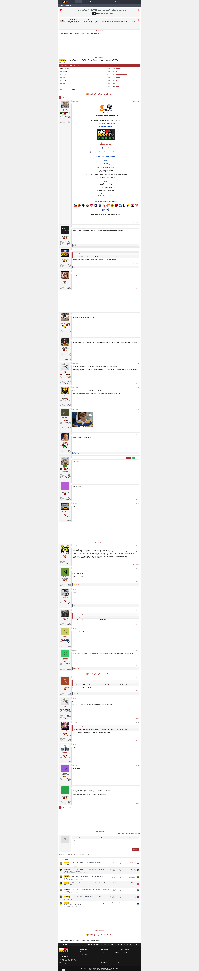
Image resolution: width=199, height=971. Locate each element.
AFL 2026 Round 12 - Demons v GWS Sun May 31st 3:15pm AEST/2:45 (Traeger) (86, 890)
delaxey (117, 962)
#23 (138, 744)
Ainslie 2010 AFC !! (67, 563)
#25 (138, 787)
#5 (138, 314)
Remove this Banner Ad (99, 57)
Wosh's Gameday (68, 872)
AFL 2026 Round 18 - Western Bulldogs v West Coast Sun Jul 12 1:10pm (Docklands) (84, 883)
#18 (138, 628)
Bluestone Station (67, 120)
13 (84, 872)
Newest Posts (83, 949)
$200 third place (106, 149)
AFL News (120, 833)
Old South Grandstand (66, 333)
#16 (138, 589)
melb (70, 266)
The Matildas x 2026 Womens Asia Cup (93, 22)
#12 (138, 483)
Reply (138, 222)
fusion (135, 863)
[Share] (137, 101)
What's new (99, 2)
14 (86, 872)
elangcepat (134, 884)
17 (81, 879)
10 (82, 886)
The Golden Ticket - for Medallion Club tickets (106, 156)
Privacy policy (103, 944)
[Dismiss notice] (138, 10)
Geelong (69, 667)
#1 (138, 101)
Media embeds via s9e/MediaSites (105, 969)
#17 (138, 610)
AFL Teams (126, 833)
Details (117, 968)
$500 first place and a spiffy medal (106, 146)
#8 (138, 387)
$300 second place (106, 147)
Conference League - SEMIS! (110, 22)
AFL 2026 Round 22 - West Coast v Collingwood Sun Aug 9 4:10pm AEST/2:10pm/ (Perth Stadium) (85, 870)
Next (70, 97)
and (80, 245)
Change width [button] (64, 944)
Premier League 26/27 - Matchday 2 (73, 20)
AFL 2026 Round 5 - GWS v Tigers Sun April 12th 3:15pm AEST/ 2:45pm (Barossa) (84, 897)
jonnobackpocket (132, 877)
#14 (138, 545)
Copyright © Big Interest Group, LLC (66, 954)
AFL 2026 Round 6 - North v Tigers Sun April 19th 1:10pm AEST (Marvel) (84, 863)
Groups (108, 2)
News (71, 2)
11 (80, 872)
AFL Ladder (131, 833)
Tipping (91, 2)
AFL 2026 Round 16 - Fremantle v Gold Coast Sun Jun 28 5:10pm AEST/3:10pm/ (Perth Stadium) (84, 904)
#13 (138, 503)
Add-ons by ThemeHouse (93, 969)
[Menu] (59, 1)
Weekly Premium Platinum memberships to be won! (106, 152)
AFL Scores (137, 833)
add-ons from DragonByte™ (96, 968)
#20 (138, 677)
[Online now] (65, 345)
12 (82, 872)
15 (78, 879)
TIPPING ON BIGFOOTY (106, 126)
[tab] (95, 30)
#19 (138, 650)
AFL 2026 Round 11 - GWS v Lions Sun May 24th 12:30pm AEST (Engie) (84, 877)
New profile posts (84, 954)
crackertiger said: (77, 681)
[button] (74, 2)
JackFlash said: (77, 254)
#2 (138, 227)
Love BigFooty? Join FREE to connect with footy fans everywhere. (102, 10)
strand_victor (133, 870)
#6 (138, 339)
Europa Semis (79, 22)
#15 (138, 568)
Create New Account (105, 13)
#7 (138, 363)
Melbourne (69, 243)
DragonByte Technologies (110, 968)
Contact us (89, 944)
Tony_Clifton (133, 904)
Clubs (84, 2)
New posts (61, 5)
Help (109, 944)
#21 (138, 698)
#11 (138, 457)
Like (133, 222)
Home (112, 944)
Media (115, 2)
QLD (70, 645)
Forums (78, 2)
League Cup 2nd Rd (69, 22)
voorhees (134, 890)
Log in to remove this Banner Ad (100, 311)
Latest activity (83, 957)
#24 (138, 765)
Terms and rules (96, 944)
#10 (138, 434)
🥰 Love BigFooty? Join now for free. (99, 94)
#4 (138, 271)
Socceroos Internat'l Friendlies (125, 22)
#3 (138, 250)
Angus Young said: (77, 614)
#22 (138, 722)
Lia (135, 897)
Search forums (68, 5)
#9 (138, 409)
